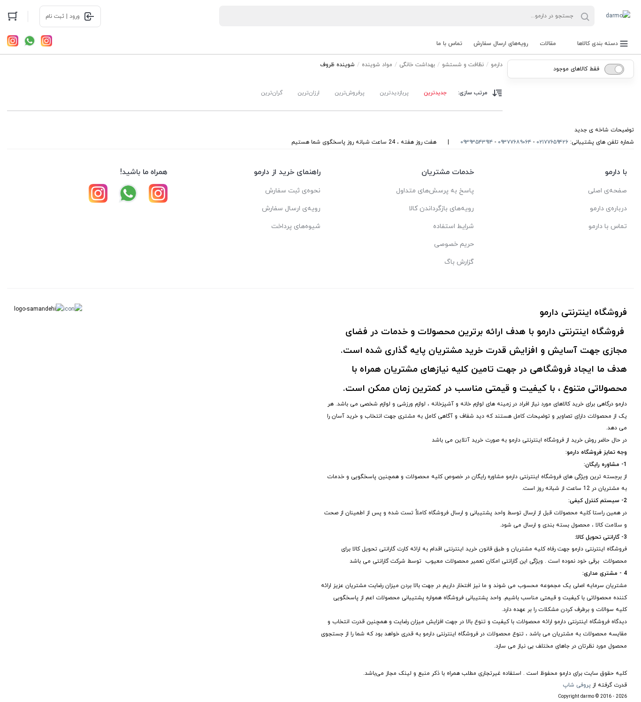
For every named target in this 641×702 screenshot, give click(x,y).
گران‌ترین (271, 93)
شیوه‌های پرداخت (295, 226)
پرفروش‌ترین (350, 93)
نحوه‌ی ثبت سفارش (292, 190)
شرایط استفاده (453, 226)
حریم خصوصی (454, 244)
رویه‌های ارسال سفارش (500, 43)
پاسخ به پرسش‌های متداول (435, 190)
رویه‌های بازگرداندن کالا (441, 208)
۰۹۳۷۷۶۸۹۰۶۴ (514, 142)
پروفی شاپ (577, 685)
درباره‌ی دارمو (608, 208)
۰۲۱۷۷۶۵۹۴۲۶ (552, 142)
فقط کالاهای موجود (576, 69)
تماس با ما (449, 43)
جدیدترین (435, 93)
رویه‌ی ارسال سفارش (291, 208)
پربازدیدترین (394, 93)
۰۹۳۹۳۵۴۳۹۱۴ (476, 142)
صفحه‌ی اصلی (607, 190)
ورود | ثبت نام (63, 16)
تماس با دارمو (607, 226)
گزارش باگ (459, 262)
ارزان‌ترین (309, 93)
